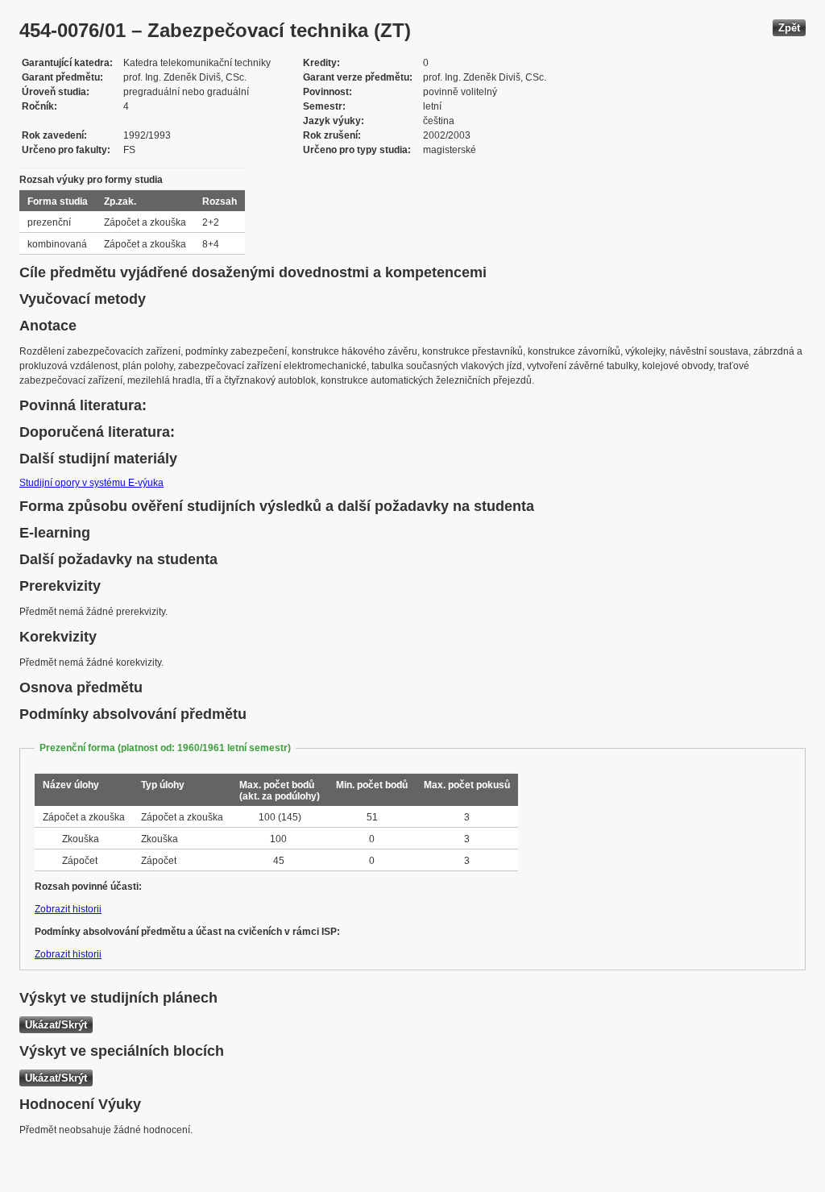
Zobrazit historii (68, 909)
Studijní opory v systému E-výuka (91, 482)
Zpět (789, 28)
